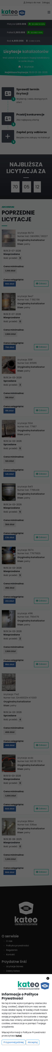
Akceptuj (32, 1042)
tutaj (19, 1035)
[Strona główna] (33, 985)
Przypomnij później (13, 1042)
